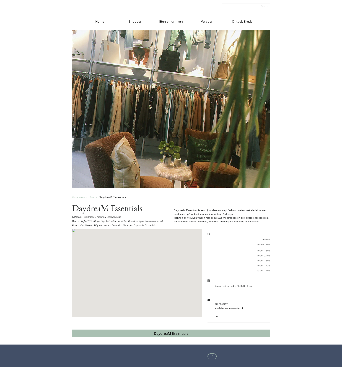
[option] (171, 109)
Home (99, 21)
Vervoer (207, 21)
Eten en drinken (171, 21)
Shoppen (135, 21)
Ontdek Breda (242, 21)
